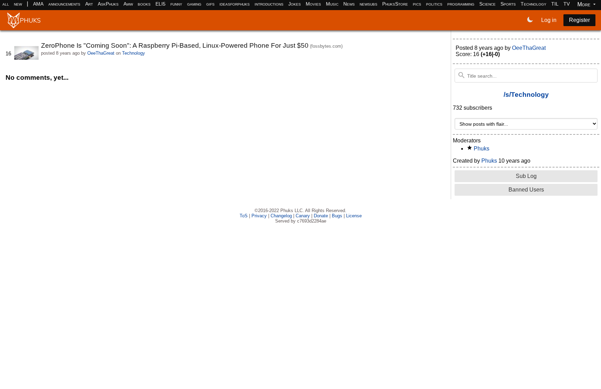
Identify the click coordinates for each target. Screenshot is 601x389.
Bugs (337, 215)
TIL (555, 4)
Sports (508, 4)
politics (434, 4)
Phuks (481, 148)
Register (579, 20)
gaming (194, 4)
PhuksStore (395, 4)
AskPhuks (108, 4)
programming (460, 4)
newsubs (368, 4)
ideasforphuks (234, 4)
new (18, 4)
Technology (533, 4)
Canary (303, 215)
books (144, 4)
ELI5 (160, 4)
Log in (548, 20)
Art (89, 4)
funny (176, 4)
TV (566, 4)
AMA (38, 4)
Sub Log (526, 176)
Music (332, 4)
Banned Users (526, 190)
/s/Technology (526, 94)
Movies (313, 4)
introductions (269, 4)
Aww (128, 4)
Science (487, 4)
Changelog (281, 215)
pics (417, 4)
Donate (321, 215)
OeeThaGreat (100, 53)
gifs (210, 4)
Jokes (294, 4)
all (5, 4)
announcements (64, 4)
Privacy (259, 215)
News (349, 4)
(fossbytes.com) (326, 46)
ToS (244, 215)
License (354, 215)
